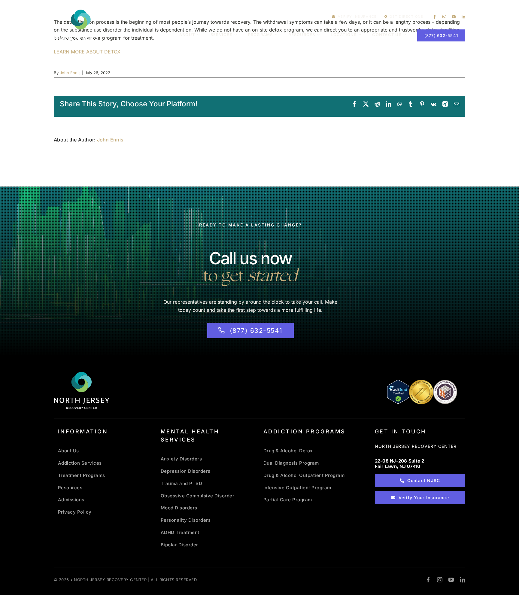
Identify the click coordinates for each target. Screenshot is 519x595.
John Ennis (70, 72)
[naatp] (445, 382)
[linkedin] (463, 17)
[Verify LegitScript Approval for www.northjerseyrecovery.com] (398, 392)
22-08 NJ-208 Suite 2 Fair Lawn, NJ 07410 (399, 463)
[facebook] (434, 17)
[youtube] (454, 17)
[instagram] (444, 17)
